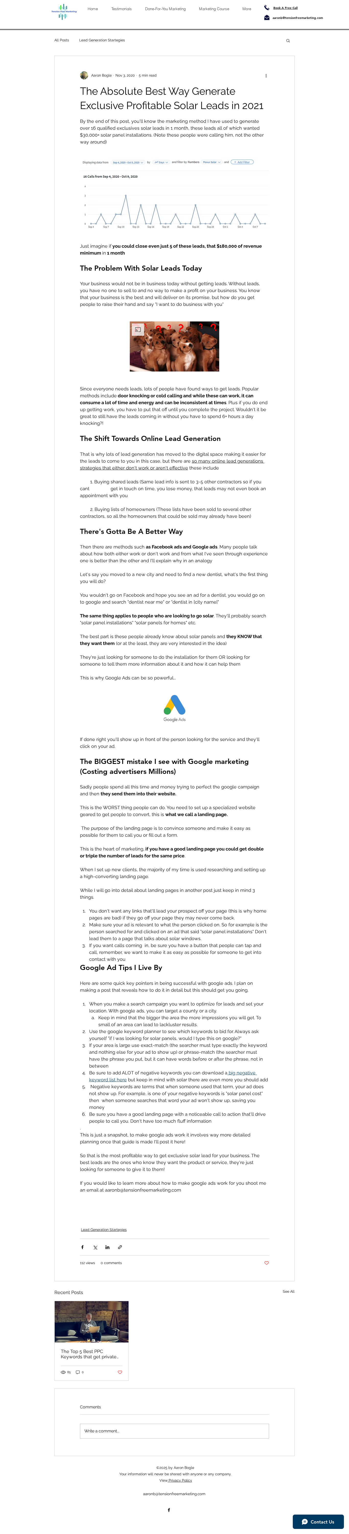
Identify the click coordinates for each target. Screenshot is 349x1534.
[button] (288, 40)
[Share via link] (120, 1247)
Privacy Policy (180, 1480)
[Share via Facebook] (82, 1247)
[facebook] (168, 1510)
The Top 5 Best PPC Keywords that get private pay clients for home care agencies (89, 1354)
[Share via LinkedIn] (107, 1247)
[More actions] (266, 75)
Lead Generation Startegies (102, 40)
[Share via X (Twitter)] (94, 1247)
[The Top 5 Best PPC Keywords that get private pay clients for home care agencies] (92, 1322)
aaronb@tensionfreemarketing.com (298, 18)
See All (289, 1291)
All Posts (61, 40)
